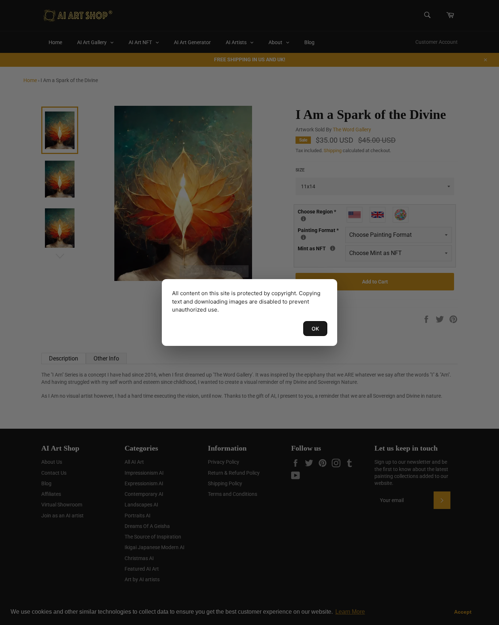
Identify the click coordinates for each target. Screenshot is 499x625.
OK (315, 328)
